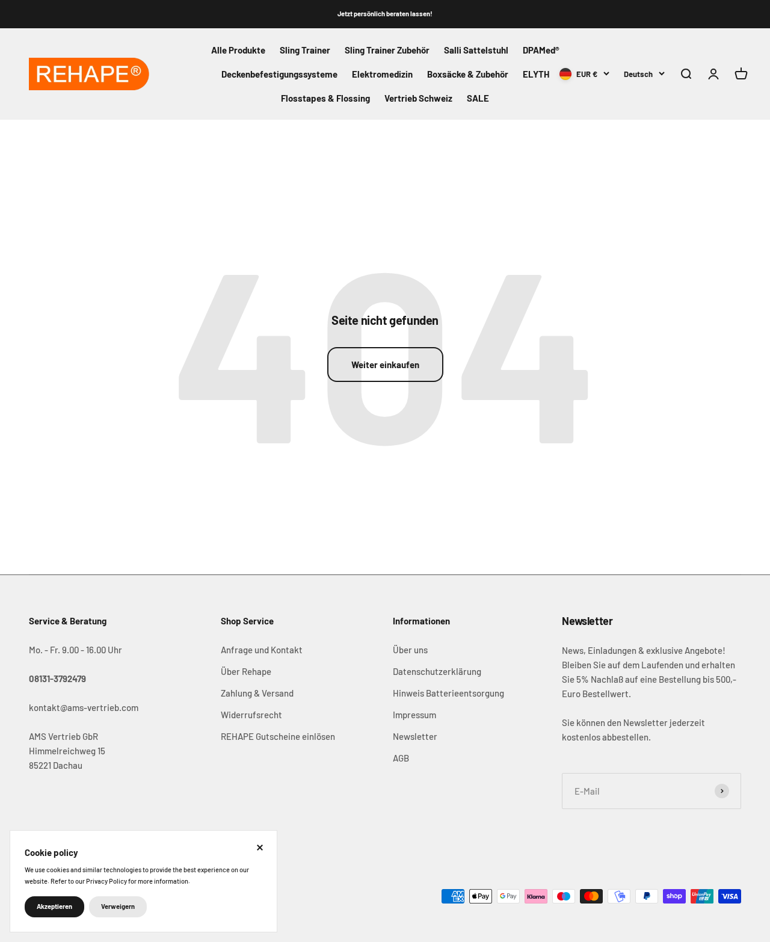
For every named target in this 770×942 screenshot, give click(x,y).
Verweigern (118, 906)
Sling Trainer (305, 50)
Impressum (414, 714)
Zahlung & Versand (257, 693)
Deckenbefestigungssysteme (279, 74)
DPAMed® (541, 50)
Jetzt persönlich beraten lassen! (385, 13)
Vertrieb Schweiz (418, 98)
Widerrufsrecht (251, 714)
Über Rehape (246, 671)
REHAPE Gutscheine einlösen (278, 736)
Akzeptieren (54, 906)
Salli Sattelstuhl (476, 50)
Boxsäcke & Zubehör (467, 74)
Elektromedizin (382, 74)
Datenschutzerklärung (437, 671)
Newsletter (415, 736)
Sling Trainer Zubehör (387, 50)
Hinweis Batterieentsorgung (448, 693)
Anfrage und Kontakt (262, 649)
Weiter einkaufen (385, 364)
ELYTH (536, 74)
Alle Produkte (238, 50)
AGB (401, 758)
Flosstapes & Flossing (325, 98)
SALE (478, 98)
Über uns (410, 649)
